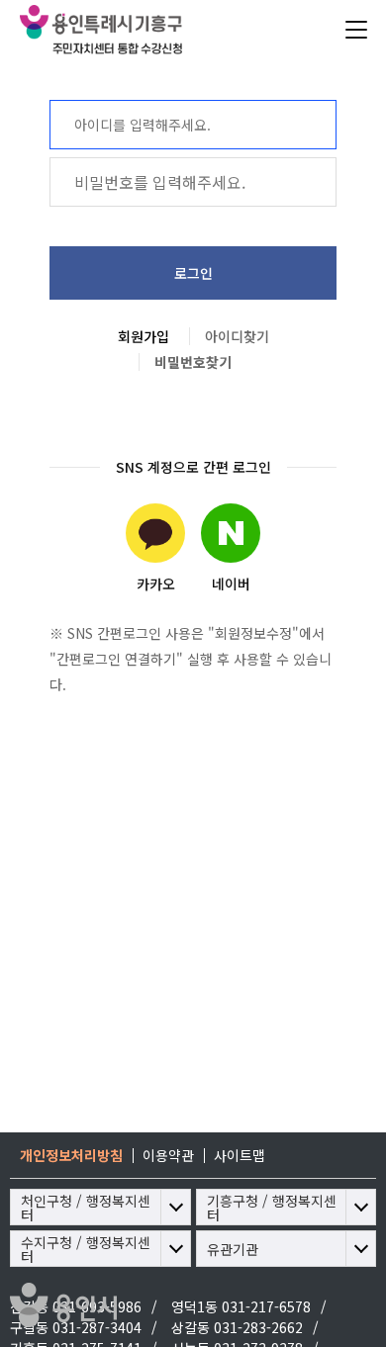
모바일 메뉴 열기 (356, 29)
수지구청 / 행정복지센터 (85, 1249)
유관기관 (232, 1249)
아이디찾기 (237, 336)
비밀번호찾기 (193, 362)
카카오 (156, 583)
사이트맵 (239, 1155)
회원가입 (143, 336)
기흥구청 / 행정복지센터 (272, 1207)
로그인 (193, 273)
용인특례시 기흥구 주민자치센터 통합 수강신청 (143, 29)
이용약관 (168, 1155)
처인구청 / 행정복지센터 (85, 1207)
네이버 (231, 583)
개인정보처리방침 (71, 1155)
